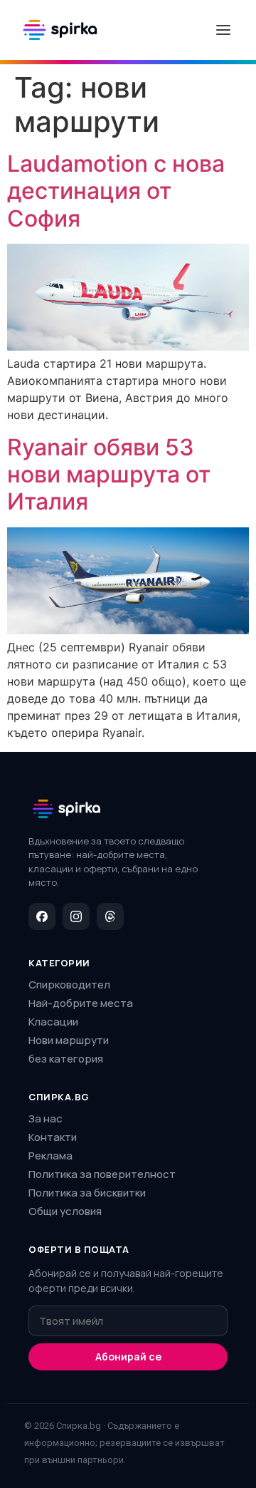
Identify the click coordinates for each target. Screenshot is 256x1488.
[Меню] (223, 30)
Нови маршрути (68, 1040)
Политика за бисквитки (87, 1192)
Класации (53, 1021)
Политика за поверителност (102, 1174)
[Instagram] (76, 916)
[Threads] (110, 916)
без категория (65, 1058)
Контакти (52, 1137)
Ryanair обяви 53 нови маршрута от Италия (108, 474)
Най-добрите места (80, 1003)
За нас (45, 1118)
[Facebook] (41, 916)
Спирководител (69, 984)
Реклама (50, 1155)
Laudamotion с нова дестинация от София (116, 191)
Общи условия (65, 1211)
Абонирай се (128, 1356)
